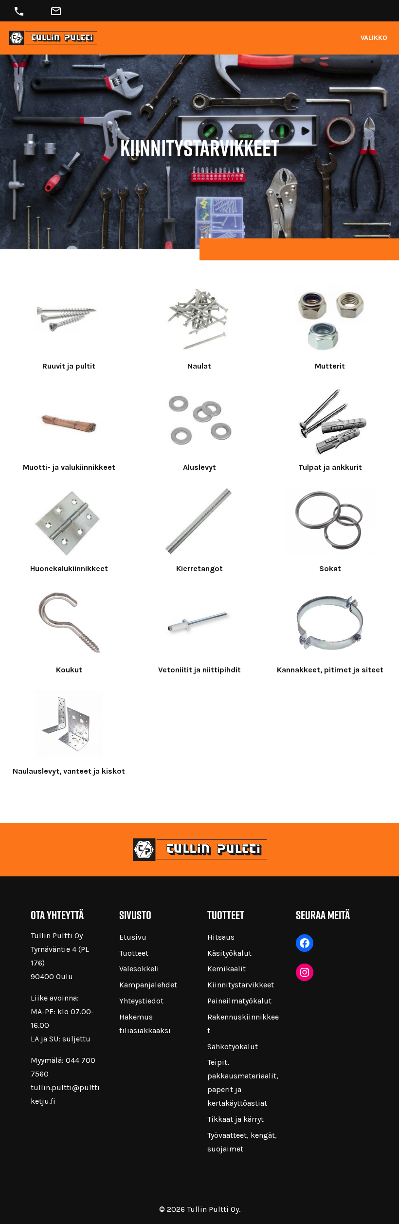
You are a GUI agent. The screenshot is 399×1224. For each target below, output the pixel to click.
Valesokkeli (139, 968)
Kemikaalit (226, 968)
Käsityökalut (229, 953)
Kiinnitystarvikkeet (240, 984)
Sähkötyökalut (232, 1046)
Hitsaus (221, 937)
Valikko (374, 38)
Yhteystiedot (141, 1000)
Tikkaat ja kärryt (235, 1119)
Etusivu (132, 937)
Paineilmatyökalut (239, 1000)
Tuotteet (133, 953)
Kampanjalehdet (148, 984)
